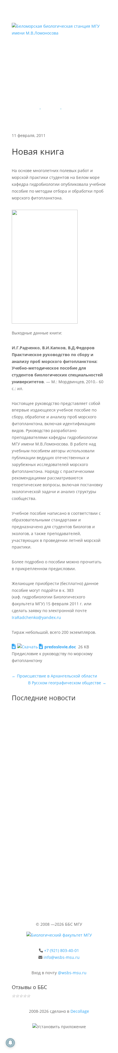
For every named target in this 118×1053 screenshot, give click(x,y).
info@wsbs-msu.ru (62, 957)
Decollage (79, 1011)
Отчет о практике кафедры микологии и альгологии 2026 (57, 755)
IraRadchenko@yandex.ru (36, 617)
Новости (50, 108)
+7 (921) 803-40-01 (61, 950)
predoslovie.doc (60, 646)
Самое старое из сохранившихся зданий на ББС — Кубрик (53, 813)
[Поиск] (102, 48)
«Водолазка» (35, 862)
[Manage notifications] (10, 1042)
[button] (79, 48)
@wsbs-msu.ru (72, 972)
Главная (31, 108)
